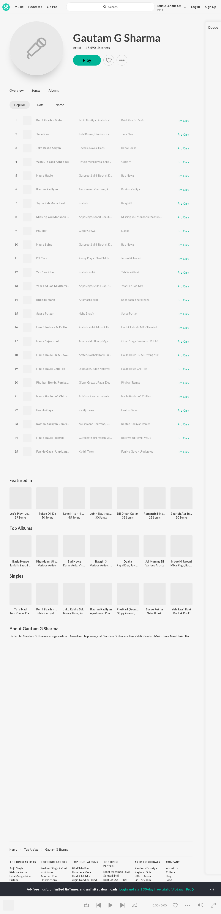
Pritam (13, 880)
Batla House (128, 148)
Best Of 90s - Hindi (115, 879)
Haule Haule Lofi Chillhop (53, 396)
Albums (54, 90)
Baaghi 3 (126, 203)
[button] (170, 7)
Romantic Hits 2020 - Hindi (155, 513)
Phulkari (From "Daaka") (128, 609)
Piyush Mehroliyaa (90, 161)
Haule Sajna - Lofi (48, 341)
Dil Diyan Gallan (128, 513)
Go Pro (52, 7)
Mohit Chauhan (103, 217)
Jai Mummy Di (154, 561)
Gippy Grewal (87, 230)
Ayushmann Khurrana (92, 189)
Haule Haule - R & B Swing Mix (56, 355)
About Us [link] (172, 868)
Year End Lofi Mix (132, 286)
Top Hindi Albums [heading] (85, 862)
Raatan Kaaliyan (47, 189)
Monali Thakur (105, 327)
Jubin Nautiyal (87, 120)
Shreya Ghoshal (118, 286)
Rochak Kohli (106, 120)
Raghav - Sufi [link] (143, 872)
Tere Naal (42, 134)
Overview (16, 90)
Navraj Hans (96, 148)
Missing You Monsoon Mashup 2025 (144, 217)
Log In (195, 7)
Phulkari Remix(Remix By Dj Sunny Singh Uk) (66, 382)
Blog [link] (169, 876)
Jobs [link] (169, 880)
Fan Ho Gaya (44, 410)
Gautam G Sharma (117, 37)
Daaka (125, 230)
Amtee (83, 355)
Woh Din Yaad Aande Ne (52, 161)
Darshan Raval (104, 134)
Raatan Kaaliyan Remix (135, 424)
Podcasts (35, 7)
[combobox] (110, 7)
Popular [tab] (19, 105)
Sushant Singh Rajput (54, 868)
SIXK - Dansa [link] (143, 876)
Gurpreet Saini (88, 175)
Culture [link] (170, 872)
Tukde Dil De (47, 513)
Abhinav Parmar (89, 396)
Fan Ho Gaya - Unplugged (53, 451)
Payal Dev (104, 382)
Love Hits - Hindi (74, 513)
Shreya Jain (110, 161)
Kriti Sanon (47, 872)
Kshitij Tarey (86, 410)
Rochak (83, 148)
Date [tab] (40, 105)
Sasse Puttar (45, 313)
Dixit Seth (85, 368)
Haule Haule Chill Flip (50, 368)
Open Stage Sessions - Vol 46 (139, 341)
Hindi (160, 9)
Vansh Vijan (105, 437)
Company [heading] (173, 862)
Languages (169, 6)
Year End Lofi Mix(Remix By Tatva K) (60, 286)
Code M (126, 161)
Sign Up (210, 7)
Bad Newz (127, 175)
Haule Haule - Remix (50, 437)
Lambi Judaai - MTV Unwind (54, 327)
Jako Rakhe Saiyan (48, 148)
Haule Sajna (44, 244)
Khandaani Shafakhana (135, 299)
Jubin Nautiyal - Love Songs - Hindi (101, 513)
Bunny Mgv (101, 341)
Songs (36, 90)
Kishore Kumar (18, 872)
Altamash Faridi (88, 299)
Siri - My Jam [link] (143, 880)
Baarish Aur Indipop (181, 513)
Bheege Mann (45, 299)
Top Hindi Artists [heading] (22, 862)
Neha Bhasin (86, 313)
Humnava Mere (81, 872)
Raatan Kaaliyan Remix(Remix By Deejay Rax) (66, 424)
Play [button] (87, 60)
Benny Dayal (87, 258)
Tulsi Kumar (86, 134)
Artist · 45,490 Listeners (91, 48)
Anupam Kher (49, 876)
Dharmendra (49, 880)
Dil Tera (41, 258)
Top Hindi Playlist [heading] (110, 864)
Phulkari (41, 230)
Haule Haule (44, 175)
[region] (101, 849)
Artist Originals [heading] (147, 862)
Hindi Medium (81, 868)
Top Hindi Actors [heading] (54, 862)
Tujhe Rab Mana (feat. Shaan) (55, 203)
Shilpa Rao (100, 286)
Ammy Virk (86, 341)
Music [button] (19, 7)
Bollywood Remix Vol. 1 (136, 437)
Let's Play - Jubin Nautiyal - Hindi (20, 513)
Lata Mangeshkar (20, 876)
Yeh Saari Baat (46, 272)
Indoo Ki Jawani (131, 258)
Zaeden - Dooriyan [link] (146, 868)
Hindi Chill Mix (81, 876)
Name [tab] (59, 105)
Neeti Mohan (104, 258)
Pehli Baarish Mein (49, 120)
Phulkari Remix (130, 382)
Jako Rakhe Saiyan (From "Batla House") (74, 609)
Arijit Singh (85, 217)
